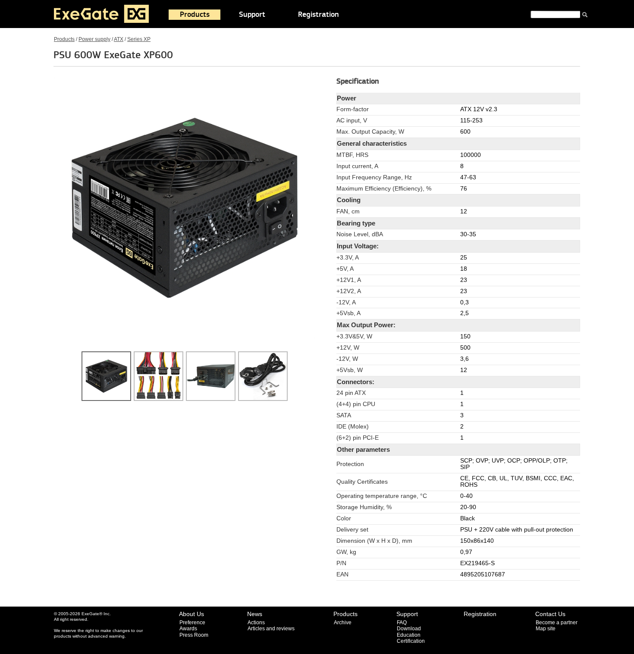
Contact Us (550, 613)
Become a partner (557, 623)
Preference (192, 623)
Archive (343, 623)
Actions (256, 623)
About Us (191, 613)
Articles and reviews (271, 629)
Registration (318, 14)
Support (252, 14)
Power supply (94, 39)
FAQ (402, 623)
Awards (188, 629)
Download (409, 629)
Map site (546, 629)
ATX (118, 39)
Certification (411, 641)
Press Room (193, 635)
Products (195, 14)
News (254, 613)
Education (409, 635)
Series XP (139, 39)
